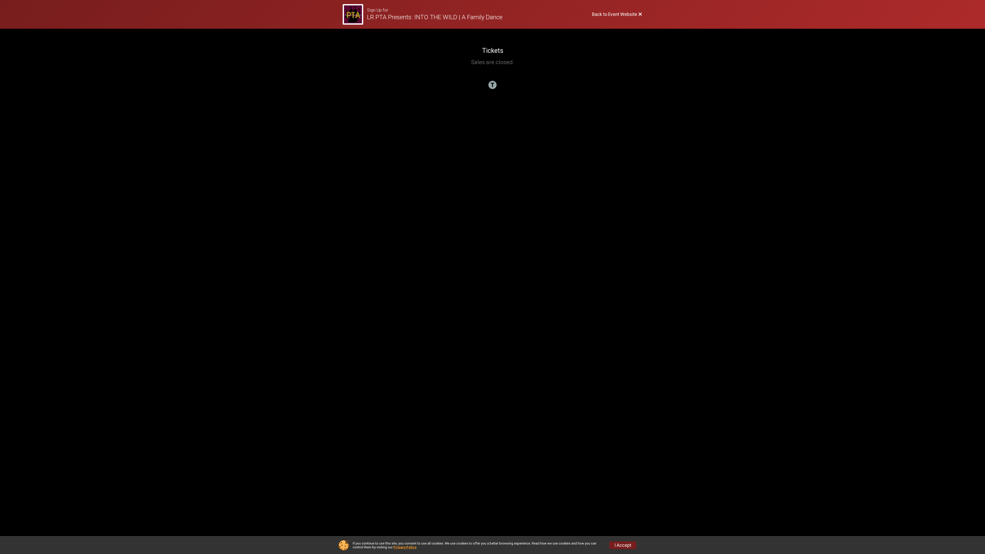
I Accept (622, 545)
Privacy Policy (404, 547)
